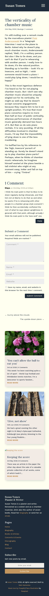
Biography (9, 530)
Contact (8, 548)
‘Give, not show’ (17, 421)
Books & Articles (12, 534)
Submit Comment (34, 296)
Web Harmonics (24, 585)
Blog (7, 545)
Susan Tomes (12, 582)
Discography (10, 541)
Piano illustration (32, 588)
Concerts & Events (13, 537)
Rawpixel (24, 591)
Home (7, 527)
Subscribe (24, 571)
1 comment (29, 29)
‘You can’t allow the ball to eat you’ (23, 362)
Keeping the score (18, 457)
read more (12, 383)
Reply (39, 221)
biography (24, 513)
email (7, 516)
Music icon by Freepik (16, 588)
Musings (20, 29)
